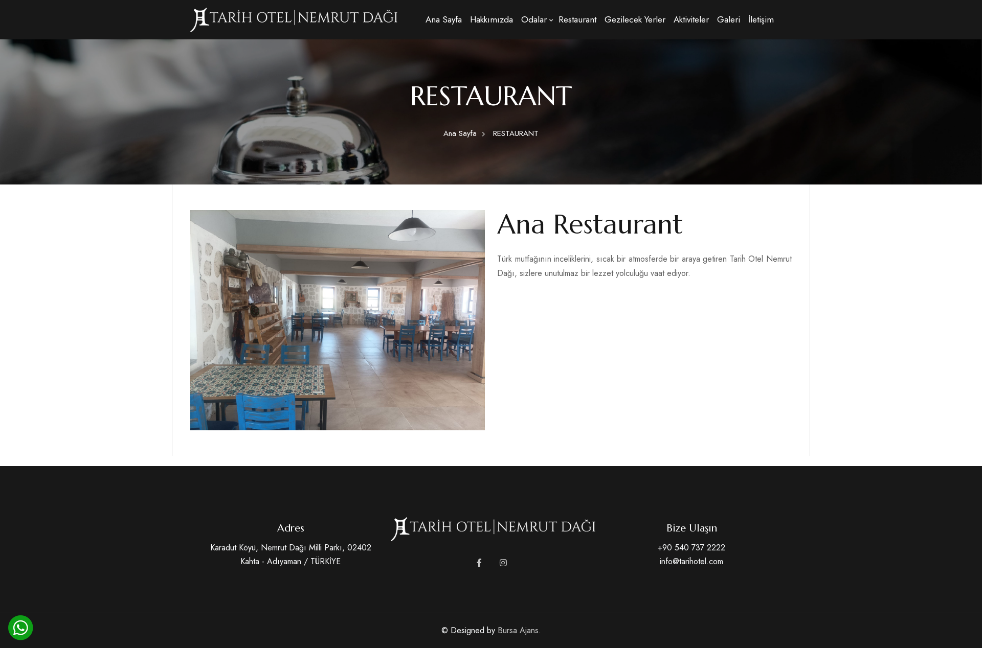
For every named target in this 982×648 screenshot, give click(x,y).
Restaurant (577, 19)
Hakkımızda (491, 19)
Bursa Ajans (518, 630)
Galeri (728, 19)
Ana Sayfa (444, 19)
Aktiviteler (691, 19)
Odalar (534, 19)
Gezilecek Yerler (635, 19)
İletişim (761, 19)
